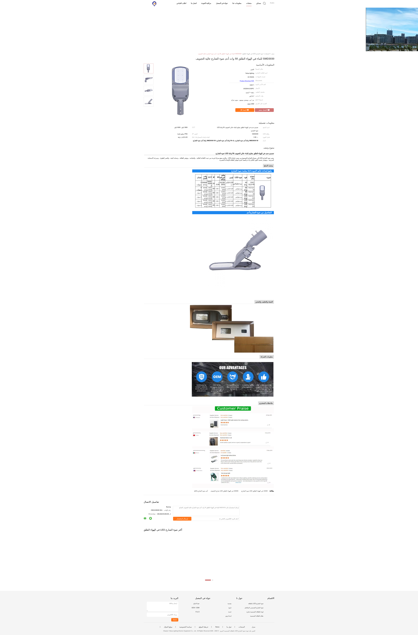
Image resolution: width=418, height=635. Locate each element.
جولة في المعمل (222, 3)
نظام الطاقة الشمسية (256, 616)
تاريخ (230, 608)
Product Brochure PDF (247, 81)
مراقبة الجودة (206, 3)
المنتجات (242, 627)
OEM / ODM (195, 608)
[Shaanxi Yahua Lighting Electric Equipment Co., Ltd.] (154, 4)
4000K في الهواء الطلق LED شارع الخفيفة (224, 491)
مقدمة (229, 603)
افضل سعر (263, 110)
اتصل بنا (194, 3)
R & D (197, 612)
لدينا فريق (228, 616)
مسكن (258, 3)
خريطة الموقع (203, 627)
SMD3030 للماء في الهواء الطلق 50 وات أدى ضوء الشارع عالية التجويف (219, 54)
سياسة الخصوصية (185, 627)
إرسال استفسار (182, 519)
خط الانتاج (196, 603)
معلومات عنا (236, 3)
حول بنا (229, 627)
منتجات (249, 3)
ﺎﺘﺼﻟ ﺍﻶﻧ (243, 110)
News (217, 627)
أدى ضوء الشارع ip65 (201, 491)
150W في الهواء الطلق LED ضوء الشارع (254, 491)
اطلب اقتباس (181, 3)
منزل (253, 627)
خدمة (229, 612)
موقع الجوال (168, 627)
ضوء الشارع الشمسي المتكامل (254, 608)
